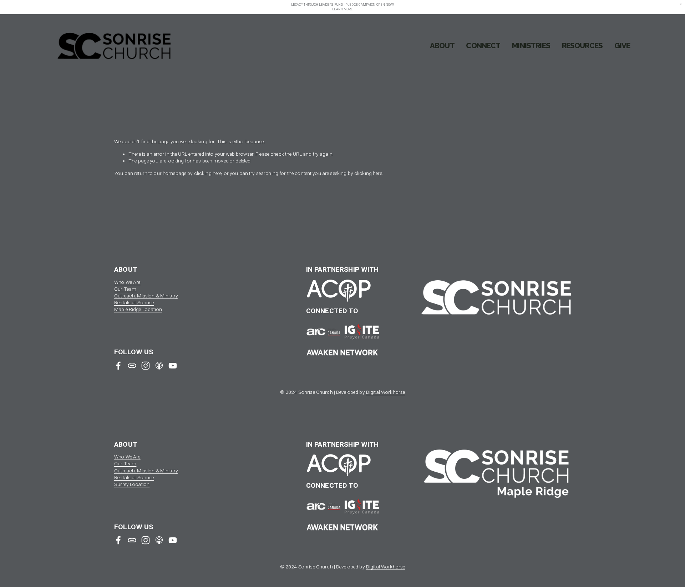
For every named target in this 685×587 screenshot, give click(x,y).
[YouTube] (172, 365)
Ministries (531, 45)
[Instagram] (145, 365)
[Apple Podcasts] (159, 365)
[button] (680, 4)
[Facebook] (118, 365)
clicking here (208, 173)
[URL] (132, 365)
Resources (582, 45)
